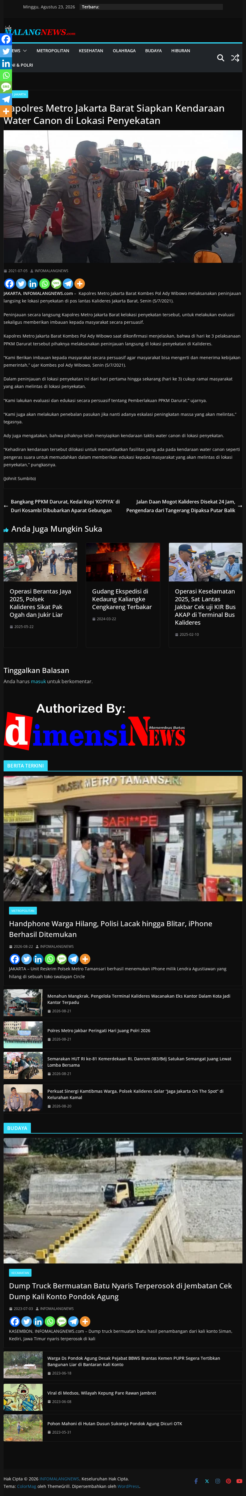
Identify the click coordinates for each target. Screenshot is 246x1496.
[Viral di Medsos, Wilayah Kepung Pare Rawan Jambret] (23, 1397)
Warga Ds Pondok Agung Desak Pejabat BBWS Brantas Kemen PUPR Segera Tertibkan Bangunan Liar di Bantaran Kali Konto (133, 1361)
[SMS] (56, 283)
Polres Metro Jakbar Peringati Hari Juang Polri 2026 (98, 1030)
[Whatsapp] (44, 283)
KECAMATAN (20, 1273)
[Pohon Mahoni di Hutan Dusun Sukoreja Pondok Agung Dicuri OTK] (23, 1427)
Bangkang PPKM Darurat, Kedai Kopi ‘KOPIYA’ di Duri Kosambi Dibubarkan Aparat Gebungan (65, 506)
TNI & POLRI (20, 65)
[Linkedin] (33, 283)
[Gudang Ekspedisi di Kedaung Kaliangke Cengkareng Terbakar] (123, 547)
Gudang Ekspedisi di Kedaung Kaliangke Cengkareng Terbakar (122, 599)
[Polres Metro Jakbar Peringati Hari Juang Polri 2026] (23, 1034)
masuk (38, 681)
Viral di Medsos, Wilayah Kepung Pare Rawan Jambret (101, 1393)
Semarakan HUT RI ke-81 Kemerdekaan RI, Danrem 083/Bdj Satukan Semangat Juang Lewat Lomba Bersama (139, 1062)
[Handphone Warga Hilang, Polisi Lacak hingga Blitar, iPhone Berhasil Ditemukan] (123, 838)
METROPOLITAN (53, 50)
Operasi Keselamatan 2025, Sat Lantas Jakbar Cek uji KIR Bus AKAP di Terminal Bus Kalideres (205, 606)
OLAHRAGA (124, 50)
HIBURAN (180, 50)
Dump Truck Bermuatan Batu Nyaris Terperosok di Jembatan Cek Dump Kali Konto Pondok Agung (120, 1291)
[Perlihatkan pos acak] (235, 58)
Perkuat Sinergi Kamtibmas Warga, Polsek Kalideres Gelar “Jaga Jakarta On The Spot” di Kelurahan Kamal (135, 1094)
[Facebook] (9, 283)
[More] (79, 283)
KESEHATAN (91, 50)
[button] (23, 51)
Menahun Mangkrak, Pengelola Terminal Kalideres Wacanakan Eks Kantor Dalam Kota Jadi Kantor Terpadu (138, 999)
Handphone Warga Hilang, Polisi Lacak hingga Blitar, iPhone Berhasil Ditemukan (110, 928)
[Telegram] (68, 283)
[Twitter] (21, 283)
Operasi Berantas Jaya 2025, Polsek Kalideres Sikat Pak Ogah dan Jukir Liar (40, 603)
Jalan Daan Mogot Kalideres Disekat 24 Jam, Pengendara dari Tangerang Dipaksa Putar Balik (180, 506)
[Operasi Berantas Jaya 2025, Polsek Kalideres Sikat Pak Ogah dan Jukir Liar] (40, 547)
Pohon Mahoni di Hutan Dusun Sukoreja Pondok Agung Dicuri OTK (114, 1423)
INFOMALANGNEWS (51, 270)
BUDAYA (153, 50)
